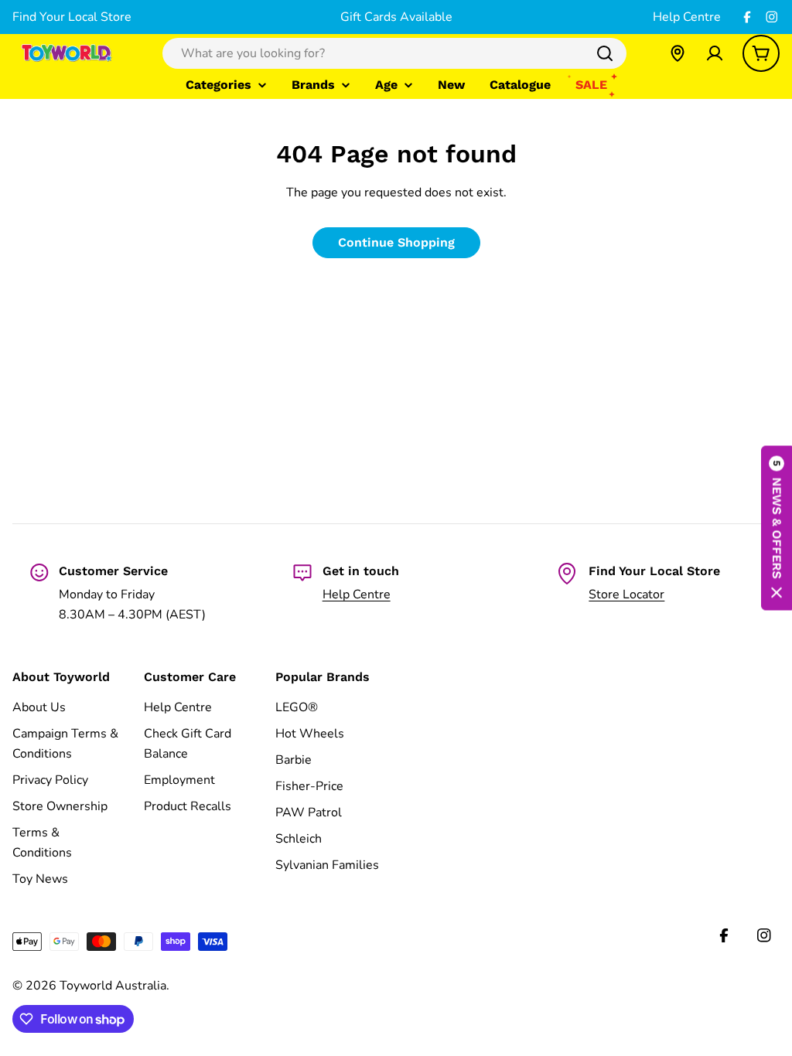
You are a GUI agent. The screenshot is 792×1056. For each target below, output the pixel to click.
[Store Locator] (677, 53)
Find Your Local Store (71, 17)
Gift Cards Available (396, 17)
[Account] (714, 53)
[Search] (605, 53)
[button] (776, 528)
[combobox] (394, 53)
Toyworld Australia (113, 985)
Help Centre (687, 17)
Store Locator (626, 594)
